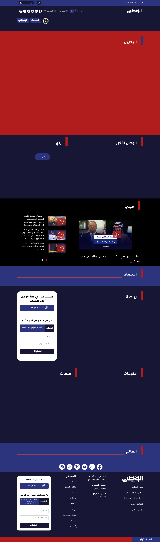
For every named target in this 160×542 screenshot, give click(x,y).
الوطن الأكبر (126, 144)
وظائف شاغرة (136, 504)
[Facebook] (40, 11)
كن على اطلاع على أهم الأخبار (37, 321)
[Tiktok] (24, 11)
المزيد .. (42, 156)
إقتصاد (73, 526)
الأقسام (71, 476)
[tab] (47, 260)
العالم (131, 452)
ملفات (65, 374)
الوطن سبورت (70, 515)
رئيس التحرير (98, 485)
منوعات (130, 374)
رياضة (131, 297)
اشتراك (37, 351)
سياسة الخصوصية (133, 498)
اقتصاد (130, 275)
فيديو (129, 207)
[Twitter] (28, 11)
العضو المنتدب (97, 476)
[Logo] (133, 11)
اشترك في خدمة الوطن (34, 480)
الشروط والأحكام (135, 493)
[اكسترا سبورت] (23, 20)
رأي (59, 144)
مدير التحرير (99, 494)
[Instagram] (20, 11)
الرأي (74, 510)
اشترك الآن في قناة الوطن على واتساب (37, 299)
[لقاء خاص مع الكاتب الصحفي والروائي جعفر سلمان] (105, 234)
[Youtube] (32, 11)
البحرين (130, 43)
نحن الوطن (137, 487)
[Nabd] (36, 11)
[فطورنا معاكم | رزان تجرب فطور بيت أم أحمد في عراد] (56, 248)
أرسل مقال (137, 510)
